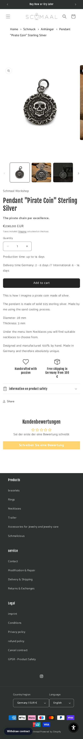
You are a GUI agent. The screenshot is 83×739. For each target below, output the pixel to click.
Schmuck (29, 29)
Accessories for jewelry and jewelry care (33, 527)
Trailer (12, 518)
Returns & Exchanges (21, 588)
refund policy (16, 641)
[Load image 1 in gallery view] (20, 172)
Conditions (15, 623)
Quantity (8, 238)
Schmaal (35, 732)
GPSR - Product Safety (22, 659)
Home (14, 29)
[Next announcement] (75, 4)
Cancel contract (18, 650)
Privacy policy (16, 632)
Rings (11, 499)
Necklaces (14, 508)
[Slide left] (4, 173)
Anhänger (47, 29)
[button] (8, 16)
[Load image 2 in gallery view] (41, 172)
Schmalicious (16, 536)
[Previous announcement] (7, 4)
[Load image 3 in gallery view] (63, 172)
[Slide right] (78, 173)
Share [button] (11, 401)
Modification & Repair (21, 570)
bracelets (14, 490)
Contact (13, 561)
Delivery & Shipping (20, 579)
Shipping (22, 231)
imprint (12, 614)
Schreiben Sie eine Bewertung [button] (41, 445)
